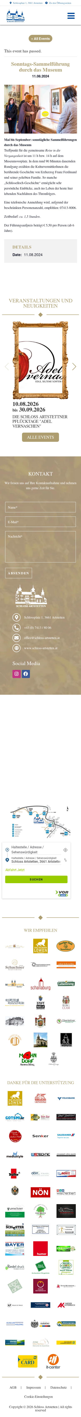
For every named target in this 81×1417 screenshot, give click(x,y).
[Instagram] (16, 674)
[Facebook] (26, 674)
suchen (36, 879)
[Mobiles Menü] (71, 15)
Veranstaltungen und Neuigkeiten (40, 303)
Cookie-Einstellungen (38, 1396)
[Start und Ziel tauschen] (65, 860)
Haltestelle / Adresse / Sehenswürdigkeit (27, 849)
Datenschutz (58, 1387)
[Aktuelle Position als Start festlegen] (65, 850)
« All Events (40, 38)
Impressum (33, 1387)
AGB (13, 1387)
